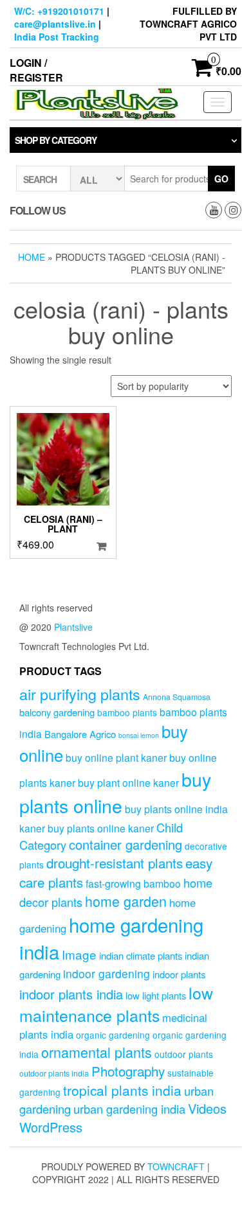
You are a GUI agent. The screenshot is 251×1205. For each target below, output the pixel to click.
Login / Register (36, 70)
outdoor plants (183, 1054)
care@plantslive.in (55, 23)
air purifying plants (79, 694)
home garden (126, 901)
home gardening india (111, 938)
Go (221, 178)
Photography (128, 1070)
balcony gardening (57, 712)
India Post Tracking (56, 36)
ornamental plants (96, 1052)
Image (79, 954)
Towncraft (176, 1166)
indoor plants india (71, 994)
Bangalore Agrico (80, 734)
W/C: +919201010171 (59, 10)
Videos (207, 1108)
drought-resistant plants (114, 862)
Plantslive (73, 626)
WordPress (50, 1127)
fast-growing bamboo (133, 883)
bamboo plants (127, 712)
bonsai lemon (138, 735)
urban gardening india (129, 1108)
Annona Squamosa (176, 697)
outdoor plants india (54, 1073)
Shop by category (56, 140)
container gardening (125, 844)
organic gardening (113, 1034)
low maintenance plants (116, 1004)
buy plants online (115, 792)
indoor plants (179, 974)
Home (31, 257)
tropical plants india (122, 1090)
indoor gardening (106, 973)
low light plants (156, 995)
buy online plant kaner (116, 757)
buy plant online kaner (128, 782)
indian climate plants (140, 955)
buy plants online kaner (101, 828)
